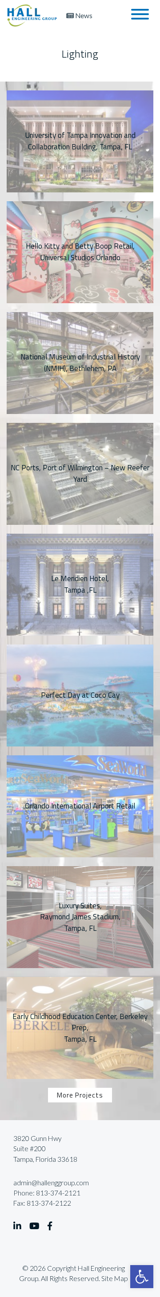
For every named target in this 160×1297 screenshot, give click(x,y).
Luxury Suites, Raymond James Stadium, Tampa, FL (80, 917)
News (83, 16)
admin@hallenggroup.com (51, 1183)
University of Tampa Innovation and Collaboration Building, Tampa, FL (80, 140)
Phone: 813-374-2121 (46, 1193)
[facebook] (50, 1226)
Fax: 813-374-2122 (42, 1203)
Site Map (114, 1278)
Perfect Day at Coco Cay (80, 695)
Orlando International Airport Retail (80, 806)
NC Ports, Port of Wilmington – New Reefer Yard (80, 473)
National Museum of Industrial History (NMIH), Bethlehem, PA (80, 362)
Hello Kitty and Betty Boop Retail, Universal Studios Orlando (80, 251)
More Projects (80, 1095)
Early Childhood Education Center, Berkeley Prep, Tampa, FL (80, 1028)
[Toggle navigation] (140, 15)
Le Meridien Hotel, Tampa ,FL (80, 584)
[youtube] (34, 1226)
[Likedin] (17, 1226)
